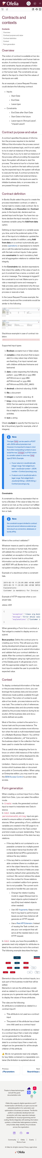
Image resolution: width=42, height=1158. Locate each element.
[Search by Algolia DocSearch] (29, 1093)
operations (12, 246)
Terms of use (21, 1142)
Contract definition (9, 38)
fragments (23, 910)
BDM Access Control (14, 777)
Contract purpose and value (13, 35)
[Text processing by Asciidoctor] (34, 1089)
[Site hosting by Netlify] (34, 1093)
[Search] (28, 3)
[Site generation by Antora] (29, 1089)
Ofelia (23, 1140)
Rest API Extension (25, 923)
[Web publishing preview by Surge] (31, 1098)
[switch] (35, 3)
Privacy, (26, 1147)
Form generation (9, 44)
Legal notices (33, 1147)
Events (31, 1140)
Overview (6, 32)
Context (6, 41)
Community (12, 1140)
